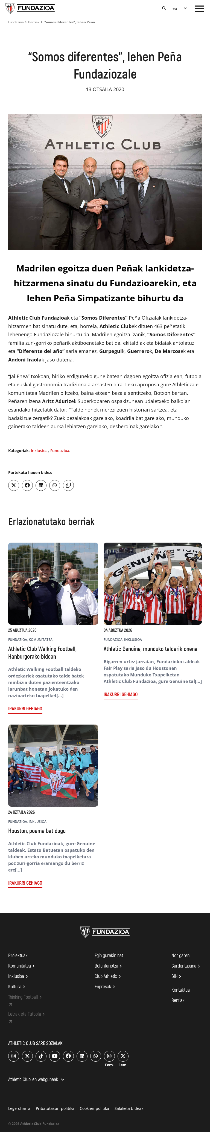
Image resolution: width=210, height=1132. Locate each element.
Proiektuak (18, 955)
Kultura (17, 987)
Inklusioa (39, 450)
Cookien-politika (94, 1108)
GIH (177, 976)
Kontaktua (180, 990)
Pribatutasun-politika (55, 1108)
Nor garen (180, 955)
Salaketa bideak (129, 1108)
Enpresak (106, 987)
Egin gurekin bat (109, 955)
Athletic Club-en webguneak (37, 1080)
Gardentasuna (186, 966)
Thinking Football (25, 997)
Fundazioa (16, 22)
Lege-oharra (19, 1108)
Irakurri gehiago (25, 709)
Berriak (33, 22)
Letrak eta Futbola (27, 1014)
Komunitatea (22, 966)
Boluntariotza (109, 966)
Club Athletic (108, 976)
